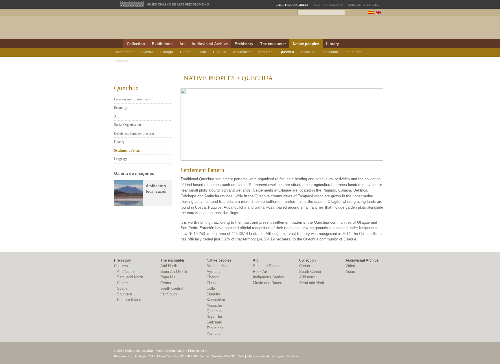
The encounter (273, 44)
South (122, 288)
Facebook (372, 43)
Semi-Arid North (173, 271)
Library (332, 44)
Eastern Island (129, 299)
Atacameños (124, 52)
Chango (166, 52)
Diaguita (219, 52)
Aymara (147, 52)
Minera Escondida (353, 29)
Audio (350, 271)
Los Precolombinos (327, 4)
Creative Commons (388, 354)
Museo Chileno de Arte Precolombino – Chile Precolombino (270, 29)
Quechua (287, 52)
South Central (171, 288)
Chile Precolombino (173, 29)
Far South (168, 294)
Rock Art (260, 271)
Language (120, 159)
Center (122, 283)
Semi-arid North (130, 277)
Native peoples (306, 44)
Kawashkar (242, 52)
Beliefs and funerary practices (134, 133)
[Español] (371, 13)
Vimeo (379, 43)
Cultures (121, 266)
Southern (124, 294)
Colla (202, 52)
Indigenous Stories (268, 277)
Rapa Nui (308, 52)
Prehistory (244, 44)
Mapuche (265, 52)
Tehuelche (353, 52)
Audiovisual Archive (210, 44)
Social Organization (127, 125)
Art (182, 44)
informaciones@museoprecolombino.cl (274, 356)
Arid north (307, 277)
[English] (378, 13)
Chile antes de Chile (364, 4)
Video (350, 266)
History (119, 142)
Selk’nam (330, 52)
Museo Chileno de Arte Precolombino (164, 4)
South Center (310, 271)
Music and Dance (267, 283)
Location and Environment (132, 99)
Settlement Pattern (127, 150)
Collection (136, 44)
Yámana (121, 61)
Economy (120, 108)
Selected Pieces (266, 266)
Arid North (125, 271)
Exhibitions (162, 44)
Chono (185, 52)
